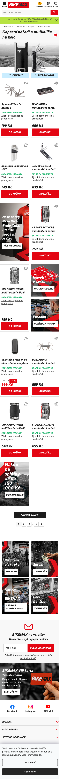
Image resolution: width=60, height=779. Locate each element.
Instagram (30, 711)
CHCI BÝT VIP (11, 692)
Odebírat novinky (40, 648)
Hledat (54, 12)
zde (39, 755)
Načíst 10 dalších (30, 515)
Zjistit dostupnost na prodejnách (12, 117)
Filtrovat (17, 75)
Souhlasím (30, 771)
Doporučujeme (46, 75)
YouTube (48, 711)
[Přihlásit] (39, 5)
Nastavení (30, 762)
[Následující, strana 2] (41, 524)
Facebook (12, 711)
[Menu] (4, 5)
